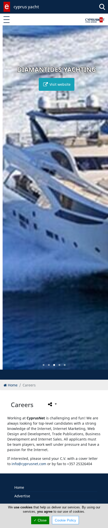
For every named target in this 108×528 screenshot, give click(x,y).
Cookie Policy (65, 520)
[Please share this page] (52, 404)
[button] (43, 365)
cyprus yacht (26, 7)
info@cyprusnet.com (29, 463)
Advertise (22, 496)
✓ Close (40, 520)
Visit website (57, 84)
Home (19, 487)
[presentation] (8, 201)
